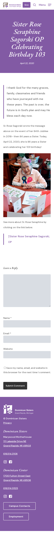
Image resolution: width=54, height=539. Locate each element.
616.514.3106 (10, 453)
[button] (45, 5)
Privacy (7, 422)
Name (7, 318)
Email (7, 333)
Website (8, 348)
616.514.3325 (10, 488)
